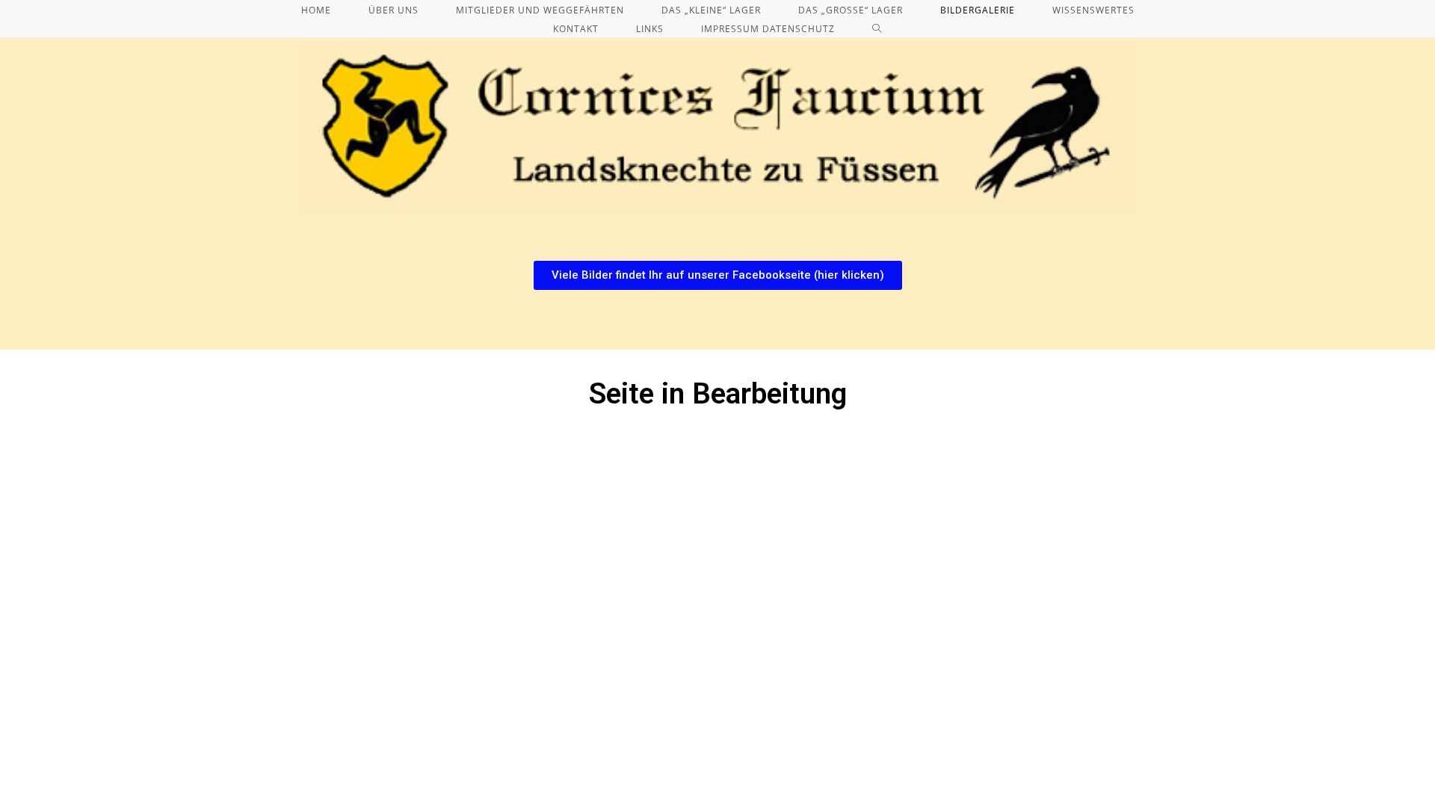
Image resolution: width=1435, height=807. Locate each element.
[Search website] (877, 29)
